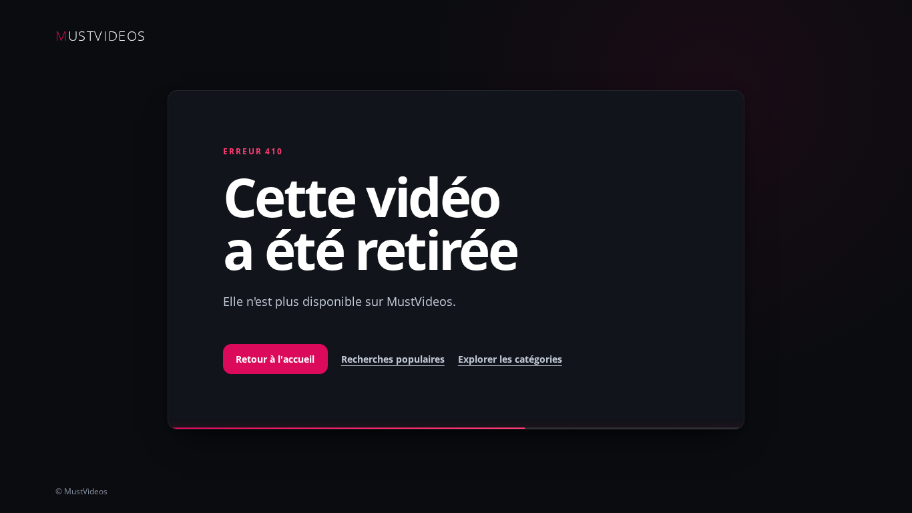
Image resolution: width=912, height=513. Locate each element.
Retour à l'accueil (275, 359)
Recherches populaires (393, 359)
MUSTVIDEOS (100, 36)
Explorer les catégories (510, 359)
